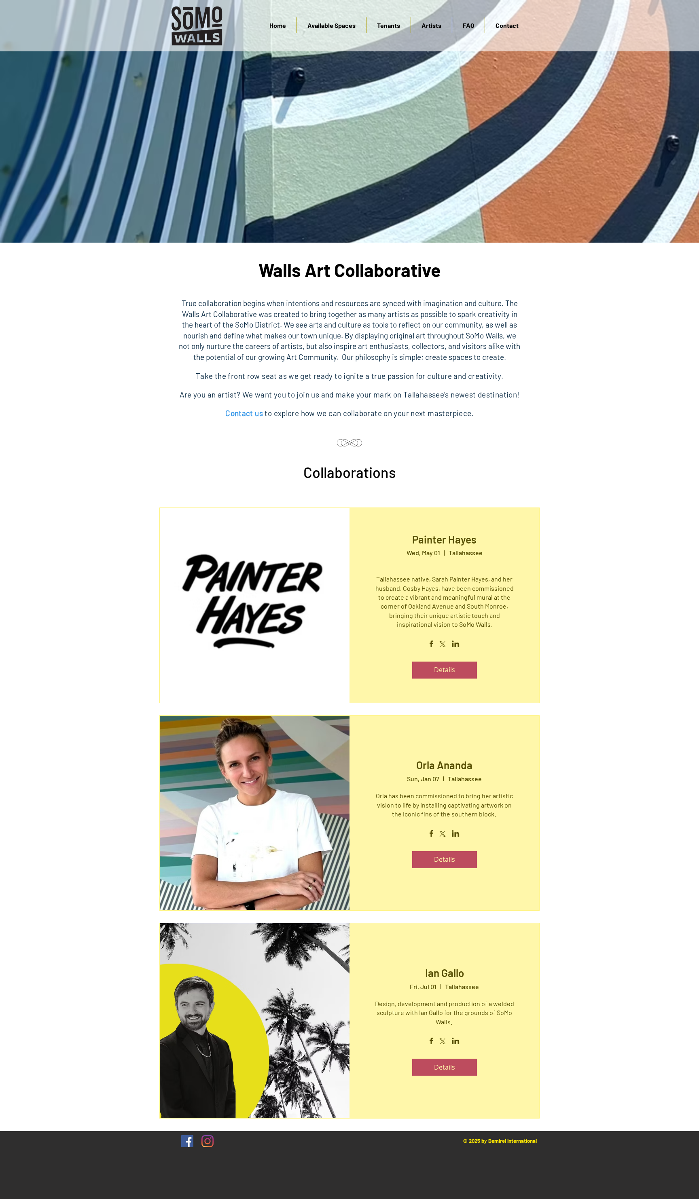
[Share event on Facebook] (431, 645)
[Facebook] (187, 1141)
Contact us (244, 413)
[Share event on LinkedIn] (456, 645)
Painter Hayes (444, 539)
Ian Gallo (444, 972)
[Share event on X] (442, 645)
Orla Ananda (444, 765)
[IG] (207, 1141)
